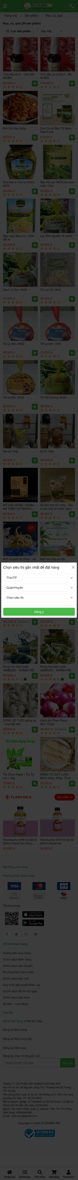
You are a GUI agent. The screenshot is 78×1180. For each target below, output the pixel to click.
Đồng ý (39, 612)
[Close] (73, 567)
